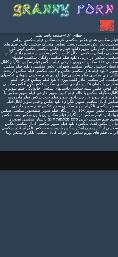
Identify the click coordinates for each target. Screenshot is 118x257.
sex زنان (78, 110)
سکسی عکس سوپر (102, 110)
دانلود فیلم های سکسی (89, 71)
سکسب (30, 57)
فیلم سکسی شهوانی (32, 75)
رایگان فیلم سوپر (55, 110)
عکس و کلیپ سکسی (52, 71)
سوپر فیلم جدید (55, 97)
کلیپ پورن (68, 79)
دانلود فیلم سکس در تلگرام (89, 115)
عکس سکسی (76, 40)
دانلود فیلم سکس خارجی (39, 79)
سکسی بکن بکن (104, 44)
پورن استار (83, 128)
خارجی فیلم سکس (56, 62)
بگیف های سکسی (103, 75)
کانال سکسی (25, 123)
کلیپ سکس (60, 53)
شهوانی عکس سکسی (50, 66)
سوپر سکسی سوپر (68, 106)
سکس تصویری (85, 62)
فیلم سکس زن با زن (49, 115)
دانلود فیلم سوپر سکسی (56, 123)
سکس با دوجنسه (60, 128)
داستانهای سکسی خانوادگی (48, 88)
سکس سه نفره (36, 53)
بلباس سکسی (81, 66)
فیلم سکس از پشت (18, 71)
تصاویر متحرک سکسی (46, 44)
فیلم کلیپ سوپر (62, 93)
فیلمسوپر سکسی (26, 110)
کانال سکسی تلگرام (40, 132)
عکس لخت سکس (92, 123)
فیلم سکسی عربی (93, 119)
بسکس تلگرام (34, 128)
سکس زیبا (14, 132)
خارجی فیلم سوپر (33, 93)
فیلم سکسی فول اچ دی (69, 75)
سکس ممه (22, 115)
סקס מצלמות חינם (62, 119)
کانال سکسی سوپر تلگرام (85, 101)
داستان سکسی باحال (88, 53)
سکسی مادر (88, 79)
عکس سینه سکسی (86, 88)
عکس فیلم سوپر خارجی (31, 106)
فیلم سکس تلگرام (25, 62)
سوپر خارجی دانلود (84, 97)
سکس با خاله (86, 93)
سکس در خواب (70, 132)
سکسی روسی (78, 44)
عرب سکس (54, 40)
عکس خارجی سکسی (73, 84)
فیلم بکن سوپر (93, 48)
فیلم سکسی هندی (103, 40)
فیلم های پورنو (95, 132)
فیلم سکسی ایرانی (28, 40)
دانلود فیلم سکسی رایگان (58, 57)
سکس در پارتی (92, 57)
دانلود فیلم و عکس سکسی (58, 48)
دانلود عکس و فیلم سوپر (43, 101)
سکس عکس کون (41, 84)
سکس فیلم (32, 97)
